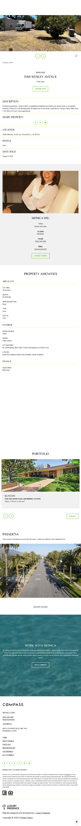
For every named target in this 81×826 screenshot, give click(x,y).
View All (72, 516)
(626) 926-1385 (40, 241)
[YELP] (19, 763)
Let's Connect (8, 755)
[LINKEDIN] (14, 763)
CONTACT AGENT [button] (40, 256)
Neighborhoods (9, 748)
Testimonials (8, 751)
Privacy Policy (26, 818)
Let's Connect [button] (40, 665)
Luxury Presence (43, 813)
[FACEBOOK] (5, 763)
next (43, 56)
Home (5, 737)
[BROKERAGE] (29, 763)
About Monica (8, 741)
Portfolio (7, 744)
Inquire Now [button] (40, 89)
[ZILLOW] (24, 763)
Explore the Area (41, 607)
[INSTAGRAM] (9, 763)
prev (37, 56)
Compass (67, 774)
